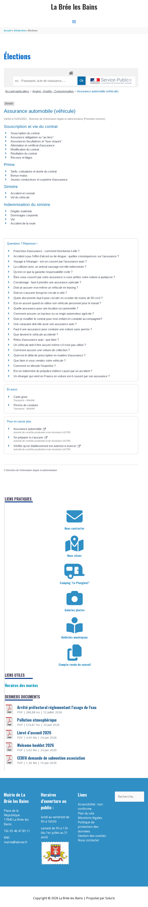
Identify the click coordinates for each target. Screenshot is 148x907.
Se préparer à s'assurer (28, 437)
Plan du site (86, 813)
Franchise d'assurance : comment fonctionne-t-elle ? (46, 251)
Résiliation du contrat (24, 153)
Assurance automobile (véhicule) (97, 91)
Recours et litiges (21, 157)
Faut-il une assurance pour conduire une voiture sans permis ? (52, 329)
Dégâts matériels (21, 211)
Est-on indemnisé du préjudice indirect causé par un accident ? (52, 371)
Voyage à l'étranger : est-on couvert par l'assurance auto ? (50, 261)
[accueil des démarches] (71, 72)
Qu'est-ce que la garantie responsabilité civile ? (42, 271)
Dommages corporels (24, 215)
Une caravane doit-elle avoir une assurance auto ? (45, 324)
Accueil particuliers (17, 91)
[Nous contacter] (74, 516)
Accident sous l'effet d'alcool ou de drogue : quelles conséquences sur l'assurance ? (66, 256)
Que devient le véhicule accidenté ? (35, 334)
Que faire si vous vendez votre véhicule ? (39, 360)
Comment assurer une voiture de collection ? (41, 350)
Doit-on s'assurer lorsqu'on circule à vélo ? (40, 292)
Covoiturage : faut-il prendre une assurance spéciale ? (47, 282)
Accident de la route (23, 223)
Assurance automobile (27, 429)
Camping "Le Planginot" (74, 583)
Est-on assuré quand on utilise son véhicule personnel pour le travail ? (57, 303)
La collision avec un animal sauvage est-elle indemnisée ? (49, 266)
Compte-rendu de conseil (75, 664)
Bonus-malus (19, 175)
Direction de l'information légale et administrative (31, 470)
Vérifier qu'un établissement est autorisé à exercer (45, 446)
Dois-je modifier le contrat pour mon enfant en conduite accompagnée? (57, 318)
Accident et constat (23, 193)
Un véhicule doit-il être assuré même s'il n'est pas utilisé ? (49, 344)
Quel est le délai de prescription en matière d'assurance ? (49, 355)
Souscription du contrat (25, 133)
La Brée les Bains (74, 7)
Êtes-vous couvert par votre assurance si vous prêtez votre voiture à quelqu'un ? (64, 277)
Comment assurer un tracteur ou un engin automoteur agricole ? (53, 313)
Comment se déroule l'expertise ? (34, 365)
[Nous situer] (74, 544)
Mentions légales (90, 818)
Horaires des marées (21, 685)
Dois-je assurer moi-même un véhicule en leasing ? (45, 287)
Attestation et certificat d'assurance (33, 145)
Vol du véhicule (20, 197)
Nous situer (74, 555)
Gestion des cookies (92, 836)
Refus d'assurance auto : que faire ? (36, 339)
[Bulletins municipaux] (74, 625)
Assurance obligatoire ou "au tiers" (32, 137)
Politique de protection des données (88, 826)
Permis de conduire (25, 405)
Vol (12, 219)
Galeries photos (75, 610)
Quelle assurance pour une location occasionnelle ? (45, 308)
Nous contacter (74, 528)
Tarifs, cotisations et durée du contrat (34, 171)
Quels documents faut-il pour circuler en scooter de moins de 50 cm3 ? (58, 298)
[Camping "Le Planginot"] (74, 571)
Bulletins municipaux (74, 637)
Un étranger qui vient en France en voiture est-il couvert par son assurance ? (61, 376)
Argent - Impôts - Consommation (53, 91)
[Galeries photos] (74, 598)
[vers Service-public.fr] (111, 81)
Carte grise (20, 396)
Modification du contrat (25, 149)
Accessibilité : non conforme (90, 806)
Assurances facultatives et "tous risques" (36, 141)
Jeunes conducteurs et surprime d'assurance (39, 179)
